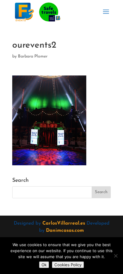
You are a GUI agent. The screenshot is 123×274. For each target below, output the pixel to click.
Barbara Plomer (32, 56)
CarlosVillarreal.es (63, 223)
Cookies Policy (68, 264)
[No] (116, 256)
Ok (44, 264)
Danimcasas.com (65, 230)
